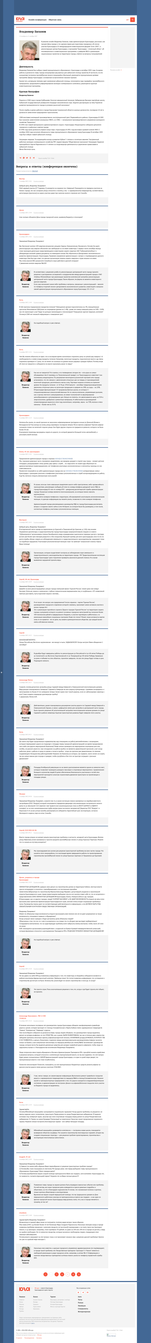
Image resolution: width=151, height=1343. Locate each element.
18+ (127, 20)
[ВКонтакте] (78, 1292)
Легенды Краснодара (56, 1302)
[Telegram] (83, 1292)
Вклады (35, 1302)
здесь (33, 1323)
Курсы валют (37, 1307)
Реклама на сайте (115, 70)
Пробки (21, 1311)
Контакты (39, 1338)
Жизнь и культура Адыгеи (57, 1307)
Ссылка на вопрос (39, 181)
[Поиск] (132, 19)
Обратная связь (55, 20)
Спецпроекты (83, 1309)
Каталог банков (37, 1300)
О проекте (19, 1338)
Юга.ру (37, 1288)
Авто (80, 1297)
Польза (80, 1303)
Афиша (21, 1307)
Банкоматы (36, 1309)
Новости (21, 1300)
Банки (35, 1297)
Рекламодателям (29, 1338)
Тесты (80, 1300)
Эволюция (82, 1306)
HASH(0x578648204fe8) (63, 459)
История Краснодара (56, 1304)
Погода (21, 1309)
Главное (22, 1297)
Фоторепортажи (84, 1312)
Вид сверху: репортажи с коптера (60, 1300)
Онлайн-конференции (37, 20)
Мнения (21, 1304)
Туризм (53, 1297)
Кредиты (35, 1304)
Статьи (21, 1302)
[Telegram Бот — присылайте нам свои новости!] (87, 1292)
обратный (35, 171)
